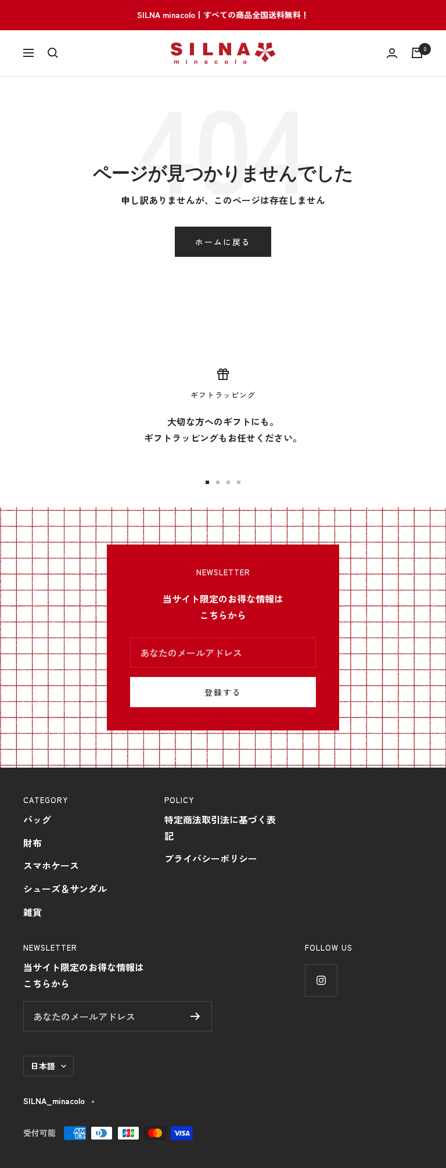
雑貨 (32, 912)
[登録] (195, 1016)
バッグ (37, 819)
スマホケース (51, 865)
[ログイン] (392, 53)
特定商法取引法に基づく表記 (220, 827)
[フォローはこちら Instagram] (321, 980)
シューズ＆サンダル (65, 888)
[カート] (417, 53)
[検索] (53, 53)
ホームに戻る (223, 242)
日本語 (43, 1066)
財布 (32, 843)
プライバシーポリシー (210, 858)
